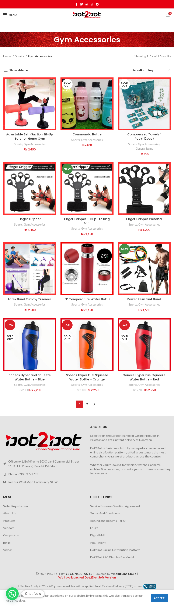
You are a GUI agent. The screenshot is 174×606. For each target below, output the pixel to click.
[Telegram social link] (97, 4)
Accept (159, 598)
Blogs (7, 542)
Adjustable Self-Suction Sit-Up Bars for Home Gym (29, 136)
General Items (144, 148)
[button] (12, 593)
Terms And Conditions (105, 513)
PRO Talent (98, 542)
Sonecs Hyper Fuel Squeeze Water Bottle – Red (144, 377)
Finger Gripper (30, 219)
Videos (8, 550)
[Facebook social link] (76, 4)
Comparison (11, 535)
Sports (20, 56)
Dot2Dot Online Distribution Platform (115, 550)
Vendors (8, 528)
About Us (9, 513)
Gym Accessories (34, 144)
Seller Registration (15, 506)
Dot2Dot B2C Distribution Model (112, 557)
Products (9, 520)
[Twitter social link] (81, 4)
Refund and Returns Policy (107, 520)
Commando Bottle (87, 134)
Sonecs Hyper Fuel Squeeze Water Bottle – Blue (30, 377)
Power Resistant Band (144, 299)
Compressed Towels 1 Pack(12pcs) (144, 136)
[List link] (43, 474)
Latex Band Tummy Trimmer (29, 299)
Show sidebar (18, 70)
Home (7, 56)
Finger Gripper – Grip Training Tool (87, 221)
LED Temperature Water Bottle (86, 299)
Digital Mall (97, 535)
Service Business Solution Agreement (115, 506)
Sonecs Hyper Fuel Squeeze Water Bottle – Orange (87, 377)
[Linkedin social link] (86, 4)
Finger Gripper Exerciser (144, 219)
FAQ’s (94, 528)
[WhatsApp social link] (91, 4)
